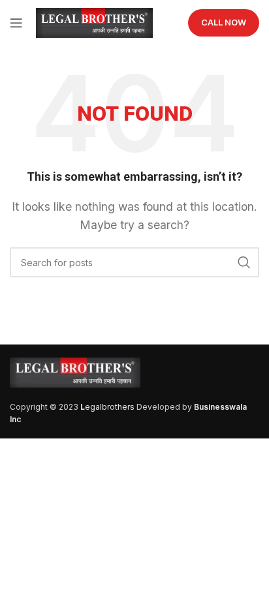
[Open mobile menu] (16, 23)
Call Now (223, 22)
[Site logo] (94, 21)
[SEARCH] (244, 262)
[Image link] (75, 371)
